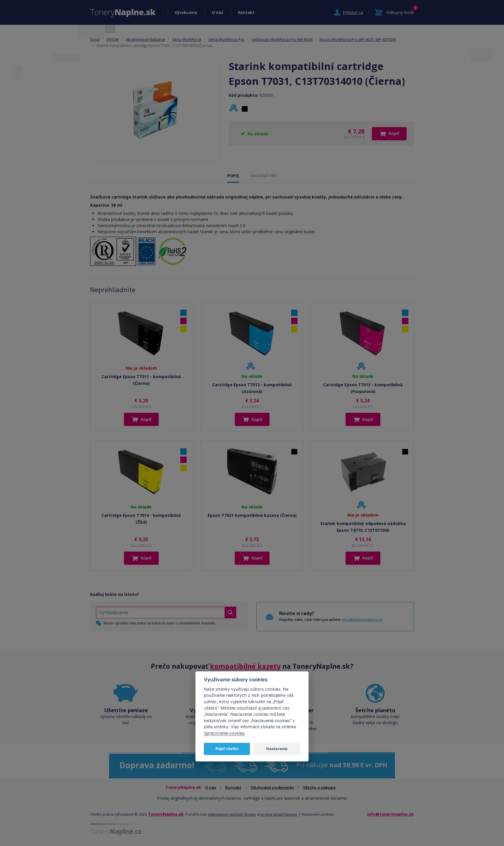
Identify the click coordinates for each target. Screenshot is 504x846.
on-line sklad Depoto (278, 814)
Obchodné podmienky (272, 787)
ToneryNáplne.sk (166, 814)
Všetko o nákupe (319, 787)
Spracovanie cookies (224, 732)
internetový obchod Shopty (232, 814)
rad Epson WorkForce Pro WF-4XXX (282, 39)
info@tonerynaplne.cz (362, 619)
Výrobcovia (186, 12)
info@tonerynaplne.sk (390, 814)
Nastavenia (277, 748)
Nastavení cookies (318, 814)
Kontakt (246, 12)
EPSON (112, 39)
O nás (217, 12)
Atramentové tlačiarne (145, 39)
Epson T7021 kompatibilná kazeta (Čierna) (252, 515)
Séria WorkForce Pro (226, 39)
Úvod (94, 39)
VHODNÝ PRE (264, 175)
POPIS (233, 175)
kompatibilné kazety (245, 666)
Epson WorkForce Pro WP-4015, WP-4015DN (358, 39)
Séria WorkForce (186, 39)
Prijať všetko (227, 748)
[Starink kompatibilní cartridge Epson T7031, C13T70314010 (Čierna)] (155, 110)
